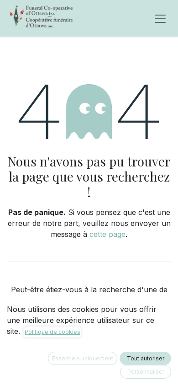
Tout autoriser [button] (145, 358)
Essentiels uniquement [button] (82, 358)
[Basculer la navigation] (160, 18)
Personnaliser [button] (145, 371)
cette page (107, 234)
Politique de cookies (52, 331)
